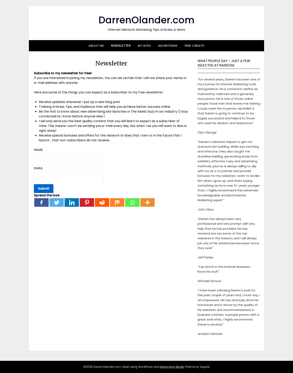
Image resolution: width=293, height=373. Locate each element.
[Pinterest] (87, 202)
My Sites (144, 46)
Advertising (168, 46)
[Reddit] (102, 202)
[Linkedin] (72, 202)
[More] (147, 202)
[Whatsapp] (132, 202)
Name (38, 149)
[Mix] (117, 202)
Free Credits (195, 46)
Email (38, 168)
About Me (96, 46)
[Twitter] (56, 202)
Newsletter (121, 46)
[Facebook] (41, 202)
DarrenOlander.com (146, 20)
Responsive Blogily (172, 367)
